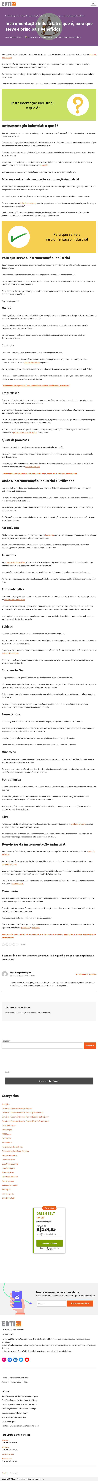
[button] (49, 1208)
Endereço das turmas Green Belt (15, 1377)
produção (44, 165)
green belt (25, 927)
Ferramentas (57, 37)
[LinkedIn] (15, 1360)
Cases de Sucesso (9, 1125)
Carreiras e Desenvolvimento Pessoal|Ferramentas (22, 1112)
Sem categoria (8, 1194)
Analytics (5, 1104)
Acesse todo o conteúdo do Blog (15, 1382)
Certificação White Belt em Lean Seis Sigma (19, 1408)
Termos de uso (8, 1334)
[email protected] (12, 1473)
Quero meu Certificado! (49, 1081)
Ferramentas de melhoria (72, 37)
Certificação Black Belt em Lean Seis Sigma (19, 1404)
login (24, 1012)
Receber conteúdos (80, 1303)
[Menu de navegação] (93, 4)
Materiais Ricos (8, 1172)
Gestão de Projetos (9, 1155)
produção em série (78, 824)
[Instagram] (4, 1360)
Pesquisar (6, 1041)
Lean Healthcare (8, 1159)
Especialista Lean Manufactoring (15, 1413)
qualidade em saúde (10, 1185)
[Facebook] (10, 1360)
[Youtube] (27, 1360)
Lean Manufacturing (10, 1164)
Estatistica (6, 1138)
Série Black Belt (8, 1198)
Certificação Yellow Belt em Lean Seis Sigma (20, 1396)
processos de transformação (25, 432)
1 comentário (45, 37)
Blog (23, 16)
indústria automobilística (14, 599)
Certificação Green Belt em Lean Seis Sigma (19, 1400)
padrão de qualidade (32, 362)
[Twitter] (21, 1360)
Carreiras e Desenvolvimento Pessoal (17, 1108)
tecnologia (49, 535)
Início (18, 16)
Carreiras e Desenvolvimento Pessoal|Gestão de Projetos (25, 1117)
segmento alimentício (16, 562)
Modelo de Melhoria (10, 1177)
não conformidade (32, 466)
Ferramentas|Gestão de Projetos (15, 1151)
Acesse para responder (86, 974)
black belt (36, 927)
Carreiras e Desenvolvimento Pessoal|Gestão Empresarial (25, 1121)
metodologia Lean (9, 864)
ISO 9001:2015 (17, 883)
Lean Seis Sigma (8, 1168)
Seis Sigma (6, 1189)
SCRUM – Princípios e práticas (14, 1417)
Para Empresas (8, 1181)
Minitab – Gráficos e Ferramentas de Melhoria (20, 1426)
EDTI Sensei (6, 1134)
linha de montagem (28, 203)
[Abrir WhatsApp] (6, 1475)
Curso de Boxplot (9, 1421)
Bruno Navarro (33, 37)
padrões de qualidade (10, 653)
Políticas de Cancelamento (13, 1329)
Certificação (7, 1129)
